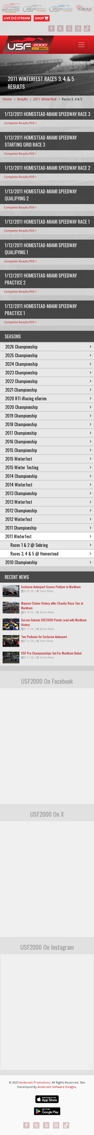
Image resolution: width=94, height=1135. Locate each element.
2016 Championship (21, 441)
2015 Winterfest (18, 459)
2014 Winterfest (18, 485)
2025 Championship (21, 355)
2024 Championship (21, 364)
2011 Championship (20, 528)
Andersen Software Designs (57, 1087)
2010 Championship (21, 562)
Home (7, 99)
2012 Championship (21, 510)
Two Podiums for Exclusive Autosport (44, 636)
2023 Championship (21, 372)
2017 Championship (21, 433)
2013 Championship (21, 493)
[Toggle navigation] (81, 44)
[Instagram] (78, 28)
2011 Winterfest (44, 99)
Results (22, 99)
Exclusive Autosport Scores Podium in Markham (51, 586)
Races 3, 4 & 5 (72, 99)
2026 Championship (21, 347)
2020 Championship (21, 407)
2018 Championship (21, 424)
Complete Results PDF (20, 123)
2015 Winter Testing (21, 467)
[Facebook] (51, 28)
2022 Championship (21, 381)
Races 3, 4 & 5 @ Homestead (34, 554)
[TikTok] (87, 28)
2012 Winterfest (18, 519)
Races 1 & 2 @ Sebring (29, 545)
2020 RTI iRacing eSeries (26, 398)
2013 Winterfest (18, 502)
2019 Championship (21, 416)
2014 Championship (21, 476)
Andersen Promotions (34, 1082)
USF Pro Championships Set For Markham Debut (51, 653)
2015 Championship (21, 450)
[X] (60, 28)
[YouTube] (69, 28)
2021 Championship (21, 390)
